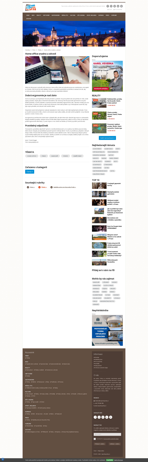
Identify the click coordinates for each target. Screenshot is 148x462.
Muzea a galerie (83, 394)
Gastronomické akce (56, 364)
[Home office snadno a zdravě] (57, 70)
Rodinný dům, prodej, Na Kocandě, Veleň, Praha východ (114, 101)
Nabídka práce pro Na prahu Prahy (41, 420)
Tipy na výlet (35, 402)
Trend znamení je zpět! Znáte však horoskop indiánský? (114, 253)
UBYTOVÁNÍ (46, 15)
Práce (33, 50)
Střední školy (30, 426)
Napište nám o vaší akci (32, 364)
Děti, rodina (29, 400)
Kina (69, 394)
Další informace (118, 460)
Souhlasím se (108, 439)
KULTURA (72, 15)
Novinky (27, 50)
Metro (52, 414)
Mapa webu (101, 451)
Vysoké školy (39, 426)
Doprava (28, 411)
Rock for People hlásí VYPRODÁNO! (114, 227)
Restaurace (41, 382)
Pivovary (61, 382)
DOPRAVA (101, 15)
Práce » (32, 187)
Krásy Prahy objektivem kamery (71, 432)
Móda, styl (28, 385)
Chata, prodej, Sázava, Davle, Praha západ (114, 114)
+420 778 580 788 (99, 403)
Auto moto (40, 414)
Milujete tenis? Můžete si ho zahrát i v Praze (114, 237)
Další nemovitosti (107, 138)
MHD (33, 414)
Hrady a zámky (44, 394)
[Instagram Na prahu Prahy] (111, 6)
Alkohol (34, 382)
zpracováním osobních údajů (111, 439)
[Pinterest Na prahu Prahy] (121, 6)
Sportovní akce (44, 364)
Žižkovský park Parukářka (112, 261)
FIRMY (28, 15)
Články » (44, 187)
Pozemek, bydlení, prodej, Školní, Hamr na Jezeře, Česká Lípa (114, 126)
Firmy (27, 356)
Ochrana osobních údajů (101, 367)
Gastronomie (29, 379)
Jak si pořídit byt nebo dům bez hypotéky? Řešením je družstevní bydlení (115, 212)
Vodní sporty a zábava (44, 408)
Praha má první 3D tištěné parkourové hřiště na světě (114, 245)
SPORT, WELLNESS (91, 15)
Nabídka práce (98, 359)
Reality (27, 368)
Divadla (74, 394)
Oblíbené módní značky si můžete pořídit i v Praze (113, 202)
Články (40, 50)
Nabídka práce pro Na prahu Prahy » (65, 187)
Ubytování (28, 374)
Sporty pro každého (32, 408)
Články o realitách (39, 370)
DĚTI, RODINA (81, 15)
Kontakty (97, 363)
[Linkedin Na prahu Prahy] (118, 6)
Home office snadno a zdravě (52, 50)
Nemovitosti (30, 370)
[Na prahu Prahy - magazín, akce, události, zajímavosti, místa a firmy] (30, 8)
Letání (46, 414)
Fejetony (58, 432)
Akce (26, 362)
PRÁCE (107, 15)
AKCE (33, 15)
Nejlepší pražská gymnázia (113, 193)
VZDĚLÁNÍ (114, 15)
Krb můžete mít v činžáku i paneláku (114, 219)
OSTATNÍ (28, 18)
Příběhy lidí (45, 432)
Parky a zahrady (62, 394)
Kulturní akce (66, 364)
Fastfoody (54, 382)
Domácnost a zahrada (52, 370)
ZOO (34, 396)
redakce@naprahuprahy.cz (102, 401)
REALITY (39, 15)
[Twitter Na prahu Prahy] (114, 6)
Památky (53, 394)
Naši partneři (98, 365)
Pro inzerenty (118, 9)
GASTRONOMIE (56, 15)
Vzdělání (28, 423)
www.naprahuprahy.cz (100, 405)
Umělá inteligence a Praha (33, 432)
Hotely (28, 376)
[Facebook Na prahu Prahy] (107, 6)
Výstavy (28, 396)
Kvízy (45, 426)
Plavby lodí (59, 414)
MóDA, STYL (65, 15)
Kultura (28, 391)
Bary (48, 382)
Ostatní (28, 429)
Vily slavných (30, 394)
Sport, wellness (30, 405)
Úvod (110, 9)
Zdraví (42, 402)
